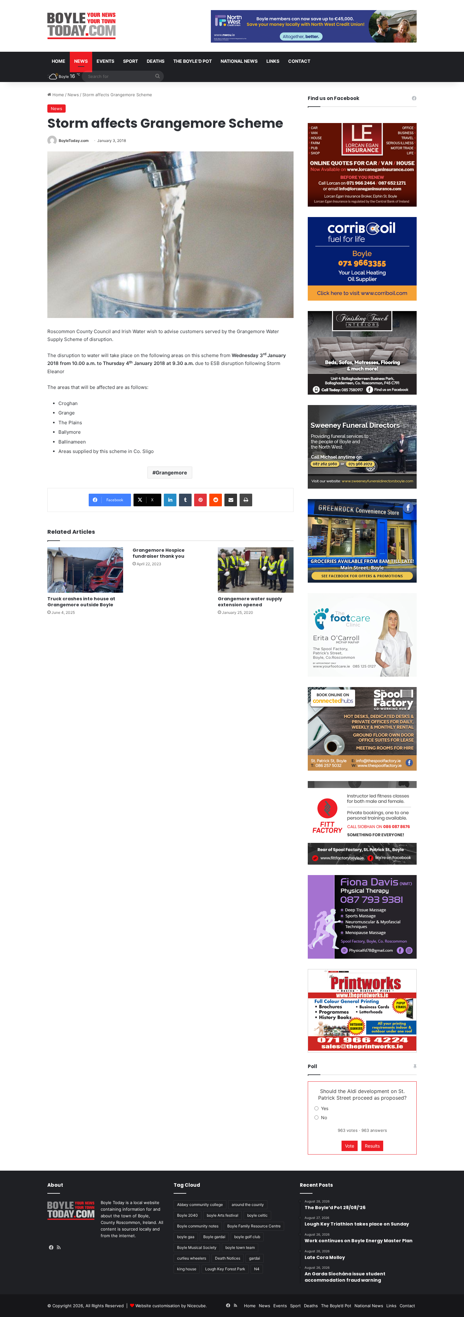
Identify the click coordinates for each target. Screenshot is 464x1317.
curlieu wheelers (191, 1258)
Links (272, 61)
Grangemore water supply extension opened (250, 602)
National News (239, 61)
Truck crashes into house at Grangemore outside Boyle (81, 602)
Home (58, 61)
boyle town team (240, 1247)
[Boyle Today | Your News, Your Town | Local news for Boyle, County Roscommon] (81, 26)
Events (105, 61)
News (81, 61)
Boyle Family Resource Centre (254, 1226)
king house (186, 1269)
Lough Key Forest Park (225, 1269)
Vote (349, 1146)
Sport (130, 61)
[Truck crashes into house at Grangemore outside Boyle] (85, 570)
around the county (248, 1204)
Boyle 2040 (187, 1215)
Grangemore (171, 472)
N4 (256, 1269)
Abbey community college (200, 1204)
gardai (254, 1258)
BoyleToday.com (74, 140)
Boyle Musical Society (197, 1247)
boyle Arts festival (222, 1215)
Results (372, 1146)
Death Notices (227, 1258)
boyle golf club (247, 1236)
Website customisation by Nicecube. (171, 1305)
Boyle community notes (197, 1226)
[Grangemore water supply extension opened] (256, 570)
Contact (299, 61)
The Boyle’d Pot (192, 61)
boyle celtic (257, 1215)
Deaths (155, 61)
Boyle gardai (214, 1236)
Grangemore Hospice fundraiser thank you (159, 553)
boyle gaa (185, 1236)
